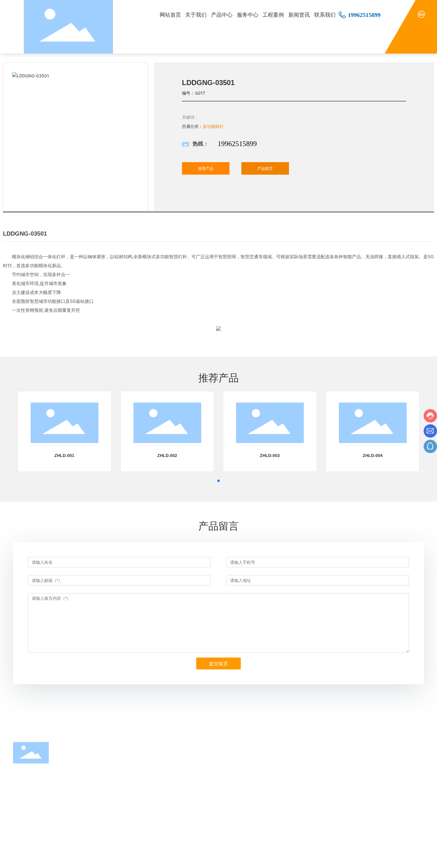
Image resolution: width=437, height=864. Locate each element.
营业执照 (415, 854)
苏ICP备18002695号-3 (308, 854)
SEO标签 (394, 854)
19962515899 (364, 15)
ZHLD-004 (373, 455)
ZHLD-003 (270, 455)
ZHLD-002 (167, 455)
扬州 (379, 854)
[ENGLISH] (421, 13)
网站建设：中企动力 (356, 854)
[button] (218, 481)
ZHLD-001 (64, 455)
